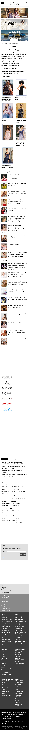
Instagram (23, 721)
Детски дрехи (19, 684)
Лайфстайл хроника (7, 621)
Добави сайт (5, 589)
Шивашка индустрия (21, 632)
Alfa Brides (4, 498)
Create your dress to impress (9, 728)
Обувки (17, 689)
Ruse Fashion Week (6, 674)
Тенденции (4, 628)
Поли (2, 603)
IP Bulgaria (24, 726)
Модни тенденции (20, 621)
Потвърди (23, 554)
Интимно (4, 670)
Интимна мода (5, 639)
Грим (2, 654)
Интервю (18, 624)
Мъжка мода (18, 617)
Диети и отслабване (7, 669)
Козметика (4, 661)
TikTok (18, 721)
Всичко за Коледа (20, 635)
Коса (2, 652)
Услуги (17, 700)
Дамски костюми (6, 606)
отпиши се (17, 557)
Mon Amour (4, 489)
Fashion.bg (4, 43)
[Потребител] (27, 3)
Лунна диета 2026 (6, 672)
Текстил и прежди (20, 686)
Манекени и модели (6, 623)
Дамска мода (18, 615)
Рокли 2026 (4, 459)
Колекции (18, 623)
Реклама (3, 587)
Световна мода (5, 630)
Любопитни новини (7, 644)
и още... (10, 178)
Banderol (3, 518)
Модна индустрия (6, 619)
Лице (2, 651)
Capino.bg (20, 728)
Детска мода (19, 619)
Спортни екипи (5, 610)
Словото (17, 726)
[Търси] (24, 3)
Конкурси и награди (6, 624)
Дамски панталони (6, 608)
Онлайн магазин (5, 596)
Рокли (3, 599)
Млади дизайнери (6, 626)
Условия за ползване (7, 590)
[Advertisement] (14, 359)
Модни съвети (19, 626)
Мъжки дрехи (19, 682)
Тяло (2, 660)
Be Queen (4, 495)
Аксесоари (4, 637)
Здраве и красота (6, 632)
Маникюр (4, 658)
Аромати (4, 635)
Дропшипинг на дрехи (21, 641)
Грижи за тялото (6, 634)
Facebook (12, 721)
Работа (17, 702)
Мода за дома (19, 630)
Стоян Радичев (5, 503)
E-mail (4, 551)
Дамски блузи (5, 601)
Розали (12, 726)
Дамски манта (5, 605)
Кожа (3, 656)
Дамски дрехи (5, 597)
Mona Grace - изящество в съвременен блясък (14, 474)
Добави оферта (19, 706)
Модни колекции (6, 615)
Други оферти (19, 704)
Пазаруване (18, 634)
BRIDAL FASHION (6, 487)
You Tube (3, 723)
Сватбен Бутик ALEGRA (8, 491)
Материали (18, 698)
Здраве (3, 667)
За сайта (3, 585)
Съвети (3, 665)
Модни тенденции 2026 (13, 459)
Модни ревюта (5, 617)
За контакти (5, 592)
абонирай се (7, 557)
